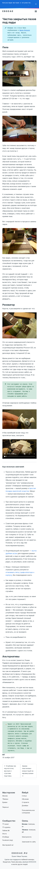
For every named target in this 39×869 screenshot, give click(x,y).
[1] (19, 73)
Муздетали (6, 862)
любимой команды (27, 859)
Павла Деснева (16, 862)
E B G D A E (7, 11)
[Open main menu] (35, 11)
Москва (5, 796)
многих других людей (19, 864)
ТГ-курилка (6, 827)
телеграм (31, 824)
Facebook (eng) (7, 840)
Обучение (25, 799)
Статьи (24, 796)
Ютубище (5, 837)
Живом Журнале (25, 30)
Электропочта (26, 837)
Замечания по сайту (29, 842)
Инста (4, 833)
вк (23, 826)
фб (23, 832)
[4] (19, 325)
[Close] (35, 4)
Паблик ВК (6, 830)
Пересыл (5, 807)
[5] (19, 419)
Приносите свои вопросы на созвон (15, 5)
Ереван (4, 802)
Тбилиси (5, 799)
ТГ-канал (5, 824)
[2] (19, 129)
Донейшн (25, 805)
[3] (19, 241)
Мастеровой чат (7, 845)
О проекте (25, 802)
